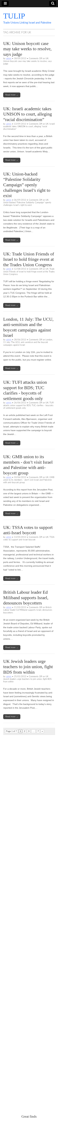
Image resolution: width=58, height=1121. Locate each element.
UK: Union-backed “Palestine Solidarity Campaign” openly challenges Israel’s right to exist (26, 184)
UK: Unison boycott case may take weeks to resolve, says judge (27, 49)
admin (8, 58)
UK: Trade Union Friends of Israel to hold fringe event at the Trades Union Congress (28, 259)
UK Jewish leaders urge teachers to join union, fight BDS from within (28, 667)
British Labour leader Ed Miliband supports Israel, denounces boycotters (25, 597)
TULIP (14, 16)
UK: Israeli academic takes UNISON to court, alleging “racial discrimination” (27, 114)
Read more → (11, 95)
